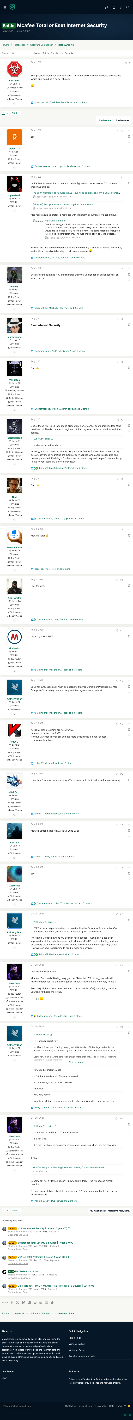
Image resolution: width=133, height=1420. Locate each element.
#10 (121, 580)
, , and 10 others (60, 257)
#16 (121, 867)
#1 (130, 62)
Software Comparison (19, 1278)
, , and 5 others (57, 813)
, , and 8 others (62, 166)
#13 (121, 723)
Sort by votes (122, 120)
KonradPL (9, 31)
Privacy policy (100, 1406)
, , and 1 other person (58, 1107)
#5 (122, 319)
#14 (121, 774)
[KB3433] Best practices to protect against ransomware (63, 204)
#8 (122, 479)
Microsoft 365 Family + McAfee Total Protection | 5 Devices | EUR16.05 (51, 1285)
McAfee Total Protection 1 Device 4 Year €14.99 (39, 1257)
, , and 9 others (59, 308)
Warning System (77, 1344)
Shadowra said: (41, 1034)
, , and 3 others (61, 102)
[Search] (127, 7)
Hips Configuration (55, 220)
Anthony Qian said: (43, 922)
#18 (121, 965)
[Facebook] (70, 1389)
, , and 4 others (54, 856)
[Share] (126, 62)
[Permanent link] (62, 325)
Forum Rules (75, 1337)
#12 (121, 680)
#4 (122, 268)
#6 (122, 362)
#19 (121, 1027)
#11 (121, 630)
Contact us (70, 1406)
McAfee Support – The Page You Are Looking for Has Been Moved (68, 1167)
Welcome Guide (77, 1350)
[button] (5, 7)
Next (14, 113)
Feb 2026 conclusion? (24, 1271)
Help (111, 1406)
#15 (121, 824)
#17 (121, 914)
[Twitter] (75, 1389)
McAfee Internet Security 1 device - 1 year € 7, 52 (40, 1228)
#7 (122, 419)
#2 (122, 130)
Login (4, 1378)
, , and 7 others (60, 351)
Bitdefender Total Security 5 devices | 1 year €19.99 (41, 1242)
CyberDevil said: (42, 438)
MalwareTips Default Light (18, 1406)
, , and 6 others (60, 619)
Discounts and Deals (18, 1235)
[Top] (125, 1406)
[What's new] (121, 7)
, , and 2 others (52, 569)
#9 (122, 529)
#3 (122, 177)
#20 (121, 1118)
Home (119, 1406)
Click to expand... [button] (77, 1062)
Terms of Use (85, 1406)
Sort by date (105, 120)
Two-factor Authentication (82, 1356)
